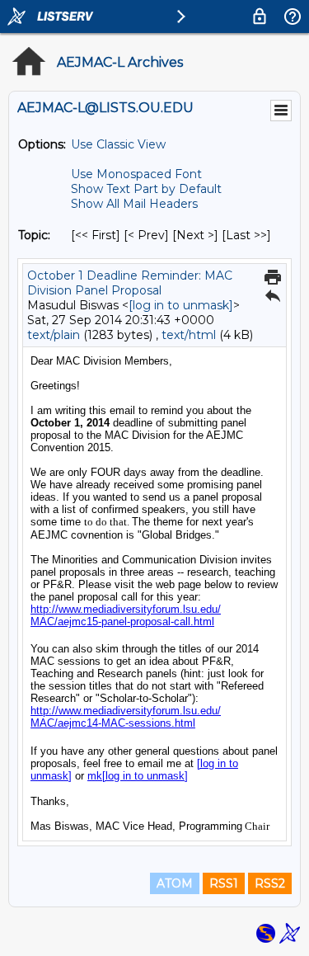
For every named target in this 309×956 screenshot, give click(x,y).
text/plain (53, 334)
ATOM (175, 883)
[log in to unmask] (181, 305)
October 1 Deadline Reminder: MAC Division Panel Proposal (129, 283)
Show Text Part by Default (146, 188)
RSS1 (223, 883)
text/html (189, 334)
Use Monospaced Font (136, 174)
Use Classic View (118, 144)
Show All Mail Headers (134, 203)
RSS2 (270, 883)
